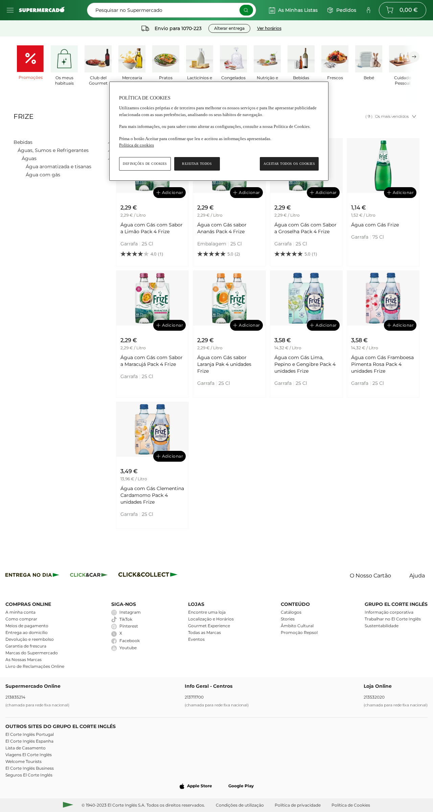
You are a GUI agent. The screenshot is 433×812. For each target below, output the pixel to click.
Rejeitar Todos (197, 164)
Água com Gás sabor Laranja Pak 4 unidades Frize (224, 364)
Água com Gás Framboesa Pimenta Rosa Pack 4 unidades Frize (382, 364)
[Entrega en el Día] (149, 576)
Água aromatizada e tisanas (58, 166)
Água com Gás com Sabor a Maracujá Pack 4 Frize (151, 360)
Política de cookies (136, 145)
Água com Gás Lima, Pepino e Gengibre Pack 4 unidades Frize (305, 364)
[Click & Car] (89, 576)
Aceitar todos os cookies (289, 164)
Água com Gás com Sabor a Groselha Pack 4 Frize (305, 228)
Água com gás (43, 175)
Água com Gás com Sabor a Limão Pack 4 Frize (151, 228)
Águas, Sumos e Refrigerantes (53, 150)
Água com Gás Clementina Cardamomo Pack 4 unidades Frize (152, 495)
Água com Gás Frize (375, 225)
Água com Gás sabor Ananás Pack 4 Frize (222, 228)
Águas (29, 158)
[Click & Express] (32, 576)
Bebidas (23, 142)
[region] (219, 131)
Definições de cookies (145, 164)
